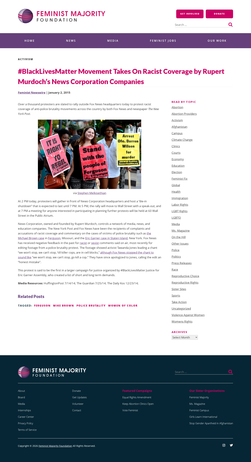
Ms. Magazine (181, 231)
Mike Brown (63, 305)
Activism (25, 59)
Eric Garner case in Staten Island (106, 238)
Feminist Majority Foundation (55, 445)
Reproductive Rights (185, 282)
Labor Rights (180, 205)
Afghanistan (179, 127)
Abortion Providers (184, 114)
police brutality (91, 305)
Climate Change (182, 140)
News (71, 41)
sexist (95, 243)
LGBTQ (176, 218)
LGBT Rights (179, 211)
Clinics (176, 146)
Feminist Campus (199, 410)
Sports (176, 295)
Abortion (177, 107)
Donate (219, 13)
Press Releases (182, 263)
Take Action (179, 302)
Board (21, 397)
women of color (123, 305)
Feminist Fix (179, 179)
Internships (24, 410)
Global (176, 185)
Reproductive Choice (185, 276)
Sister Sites (179, 289)
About (21, 390)
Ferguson (54, 238)
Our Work (217, 41)
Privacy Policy (25, 423)
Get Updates (79, 397)
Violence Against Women (188, 315)
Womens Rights (182, 321)
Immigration (180, 198)
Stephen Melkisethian (92, 193)
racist (83, 243)
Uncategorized (181, 308)
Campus (177, 133)
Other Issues (180, 244)
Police (175, 250)
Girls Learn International (203, 416)
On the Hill (179, 237)
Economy (178, 159)
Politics (176, 257)
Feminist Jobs (163, 41)
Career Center (26, 416)
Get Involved (190, 13)
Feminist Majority (199, 397)
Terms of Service (27, 429)
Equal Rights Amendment (136, 397)
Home (29, 41)
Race (175, 269)
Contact (76, 410)
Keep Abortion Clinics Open (138, 403)
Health (176, 192)
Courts (176, 153)
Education (178, 166)
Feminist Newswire (31, 92)
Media (113, 41)
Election (177, 172)
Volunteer (77, 403)
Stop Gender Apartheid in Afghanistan (211, 423)
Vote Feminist (130, 410)
